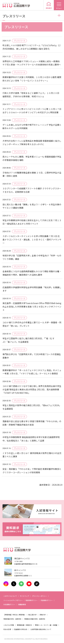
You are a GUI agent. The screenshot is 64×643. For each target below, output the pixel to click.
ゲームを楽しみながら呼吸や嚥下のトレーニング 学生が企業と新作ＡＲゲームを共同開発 (32, 126)
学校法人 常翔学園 (18, 615)
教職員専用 (22, 604)
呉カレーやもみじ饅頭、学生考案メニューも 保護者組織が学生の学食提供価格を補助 (32, 158)
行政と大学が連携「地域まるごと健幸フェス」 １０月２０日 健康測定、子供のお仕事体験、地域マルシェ (31, 94)
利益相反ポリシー (47, 600)
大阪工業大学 (32, 615)
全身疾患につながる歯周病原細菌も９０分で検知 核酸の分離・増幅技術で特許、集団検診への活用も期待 (32, 273)
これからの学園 (8, 625)
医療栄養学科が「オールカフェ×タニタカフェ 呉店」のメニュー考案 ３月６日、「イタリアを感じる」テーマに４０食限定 (32, 372)
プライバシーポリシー (39, 596)
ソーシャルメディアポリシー (13, 600)
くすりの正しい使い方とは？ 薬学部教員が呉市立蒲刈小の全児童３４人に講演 (32, 455)
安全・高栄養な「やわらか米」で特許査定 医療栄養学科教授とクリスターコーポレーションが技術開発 (32, 470)
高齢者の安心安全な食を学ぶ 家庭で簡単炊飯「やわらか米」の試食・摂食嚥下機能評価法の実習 (32, 423)
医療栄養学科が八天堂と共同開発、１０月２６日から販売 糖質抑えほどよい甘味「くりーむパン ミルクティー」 (32, 79)
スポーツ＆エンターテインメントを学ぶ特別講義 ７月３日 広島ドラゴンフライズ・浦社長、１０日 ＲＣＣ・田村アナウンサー (32, 239)
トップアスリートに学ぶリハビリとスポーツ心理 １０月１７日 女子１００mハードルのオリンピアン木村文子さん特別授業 (32, 110)
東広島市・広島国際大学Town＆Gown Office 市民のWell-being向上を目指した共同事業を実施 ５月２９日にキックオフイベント (32, 306)
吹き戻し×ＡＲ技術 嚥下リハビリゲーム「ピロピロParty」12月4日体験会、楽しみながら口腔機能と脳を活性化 (31, 47)
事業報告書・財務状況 (24, 625)
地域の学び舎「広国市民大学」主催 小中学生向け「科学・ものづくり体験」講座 (32, 257)
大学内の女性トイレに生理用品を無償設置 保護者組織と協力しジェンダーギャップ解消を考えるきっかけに (32, 142)
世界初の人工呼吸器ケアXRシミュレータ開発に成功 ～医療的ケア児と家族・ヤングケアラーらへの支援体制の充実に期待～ (32, 63)
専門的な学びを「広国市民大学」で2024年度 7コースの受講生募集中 (32, 356)
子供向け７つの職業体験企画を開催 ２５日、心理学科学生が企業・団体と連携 (32, 174)
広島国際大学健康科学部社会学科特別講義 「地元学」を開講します (32, 289)
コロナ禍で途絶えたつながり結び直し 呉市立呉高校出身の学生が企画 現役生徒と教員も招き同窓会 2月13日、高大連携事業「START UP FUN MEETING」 (32, 389)
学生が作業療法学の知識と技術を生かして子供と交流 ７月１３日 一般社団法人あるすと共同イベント (32, 222)
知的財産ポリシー (32, 600)
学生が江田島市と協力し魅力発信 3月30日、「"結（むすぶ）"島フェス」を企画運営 (28, 340)
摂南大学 (43, 615)
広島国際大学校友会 (20, 629)
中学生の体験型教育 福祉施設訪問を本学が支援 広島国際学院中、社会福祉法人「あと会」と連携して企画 (31, 439)
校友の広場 (7, 629)
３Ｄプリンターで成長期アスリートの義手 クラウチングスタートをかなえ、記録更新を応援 (32, 190)
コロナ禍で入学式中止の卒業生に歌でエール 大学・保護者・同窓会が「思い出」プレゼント (32, 324)
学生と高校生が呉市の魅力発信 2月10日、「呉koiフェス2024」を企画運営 (32, 407)
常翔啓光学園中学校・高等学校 (34, 619)
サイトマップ (24, 596)
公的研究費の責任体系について (40, 629)
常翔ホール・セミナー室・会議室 (46, 625)
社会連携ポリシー (9, 604)
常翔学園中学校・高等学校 (12, 619)
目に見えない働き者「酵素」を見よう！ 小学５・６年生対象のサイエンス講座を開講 (32, 206)
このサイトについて (10, 596)
